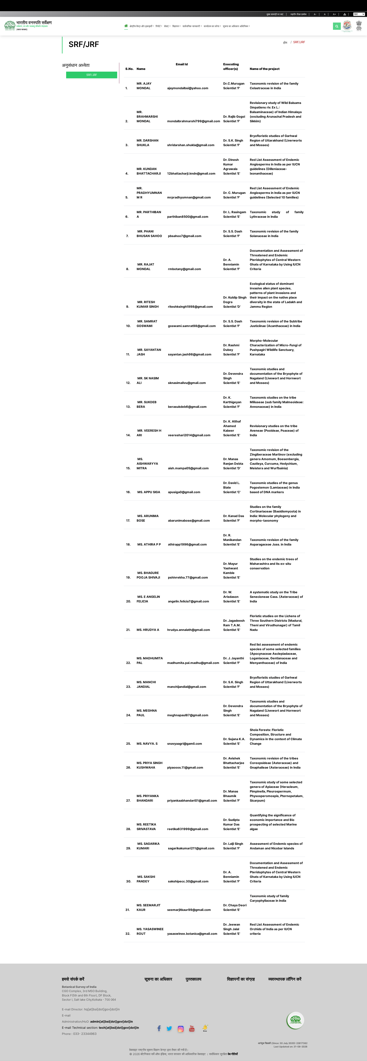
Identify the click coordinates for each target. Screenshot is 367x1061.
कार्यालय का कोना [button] (211, 26)
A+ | (336, 14)
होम (285, 43)
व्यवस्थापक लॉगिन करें (284, 979)
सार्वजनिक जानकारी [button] (191, 26)
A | (326, 14)
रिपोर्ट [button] (158, 26)
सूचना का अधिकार (158, 979)
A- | (317, 14)
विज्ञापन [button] (175, 26)
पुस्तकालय (193, 979)
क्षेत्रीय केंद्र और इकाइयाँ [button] (141, 26)
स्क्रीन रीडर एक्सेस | (300, 14)
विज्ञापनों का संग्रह (241, 979)
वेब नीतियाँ (233, 1054)
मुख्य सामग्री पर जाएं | (277, 14)
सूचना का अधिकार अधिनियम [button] (235, 26)
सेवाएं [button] (166, 26)
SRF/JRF (91, 74)
